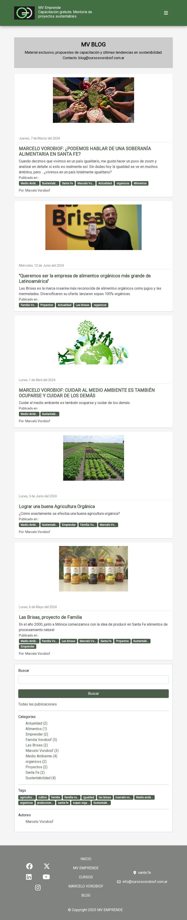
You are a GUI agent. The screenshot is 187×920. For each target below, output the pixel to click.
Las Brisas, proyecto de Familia (50, 617)
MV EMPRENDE (86, 868)
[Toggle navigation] (166, 13)
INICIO (86, 859)
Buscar (23, 670)
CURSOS (86, 877)
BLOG (85, 895)
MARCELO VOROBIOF (85, 886)
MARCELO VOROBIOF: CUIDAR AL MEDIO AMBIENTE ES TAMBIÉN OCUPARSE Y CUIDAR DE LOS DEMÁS (87, 392)
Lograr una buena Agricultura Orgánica (57, 506)
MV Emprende (49, 7)
